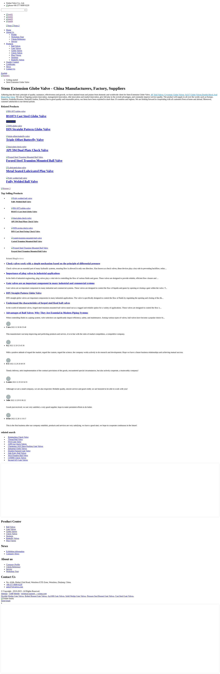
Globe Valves (16, 51)
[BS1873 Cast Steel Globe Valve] (15, 111)
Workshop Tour (17, 37)
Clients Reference (18, 39)
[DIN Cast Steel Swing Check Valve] (22, 228)
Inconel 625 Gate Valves (18, 460)
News (8, 67)
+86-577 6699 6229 (14, 584)
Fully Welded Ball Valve (22, 181)
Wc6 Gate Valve (14, 442)
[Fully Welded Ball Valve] (16, 178)
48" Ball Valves (157, 95)
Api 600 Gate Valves (56, 596)
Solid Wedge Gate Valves (75, 596)
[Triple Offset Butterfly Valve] (18, 136)
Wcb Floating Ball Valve (18, 455)
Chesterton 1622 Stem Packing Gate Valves (25, 446)
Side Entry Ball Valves (17, 453)
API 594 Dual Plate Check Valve (27, 150)
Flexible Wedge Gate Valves (12, 596)
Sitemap (4, 594)
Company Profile (13, 564)
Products (9, 44)
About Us (10, 32)
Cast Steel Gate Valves (124, 596)
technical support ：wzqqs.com (34, 594)
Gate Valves (16, 48)
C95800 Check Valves (17, 458)
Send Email (5, 601)
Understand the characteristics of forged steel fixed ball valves (38, 303)
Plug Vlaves (16, 55)
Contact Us (10, 69)
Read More (10, 121)
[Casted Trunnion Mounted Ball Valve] (26, 238)
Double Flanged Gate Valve (19, 451)
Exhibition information (15, 551)
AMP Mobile (14, 594)
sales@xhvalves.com (14, 587)
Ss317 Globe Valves (193, 95)
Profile (14, 34)
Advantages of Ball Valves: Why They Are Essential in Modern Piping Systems (47, 312)
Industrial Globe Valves (17, 449)
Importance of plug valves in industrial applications (33, 273)
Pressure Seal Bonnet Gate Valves (100, 596)
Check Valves (16, 53)
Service (14, 41)
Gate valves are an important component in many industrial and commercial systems (50, 283)
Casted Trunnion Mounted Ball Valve (26, 241)
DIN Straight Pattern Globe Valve (28, 129)
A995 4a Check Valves (17, 444)
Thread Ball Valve (15, 439)
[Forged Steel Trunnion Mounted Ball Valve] (24, 157)
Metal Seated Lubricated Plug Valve (29, 171)
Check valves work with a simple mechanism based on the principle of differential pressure (53, 263)
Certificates (10, 64)
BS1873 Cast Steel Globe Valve (26, 116)
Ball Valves (15, 46)
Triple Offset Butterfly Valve (25, 139)
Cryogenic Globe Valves (174, 95)
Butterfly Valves (17, 60)
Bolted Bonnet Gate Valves (36, 596)
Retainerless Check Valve (18, 437)
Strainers (14, 57)
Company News (12, 554)
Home (8, 30)
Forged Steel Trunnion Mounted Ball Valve (34, 160)
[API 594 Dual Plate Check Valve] (16, 147)
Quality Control (12, 62)
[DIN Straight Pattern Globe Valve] (14, 126)
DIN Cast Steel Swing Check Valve (25, 231)
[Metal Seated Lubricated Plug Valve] (16, 168)
